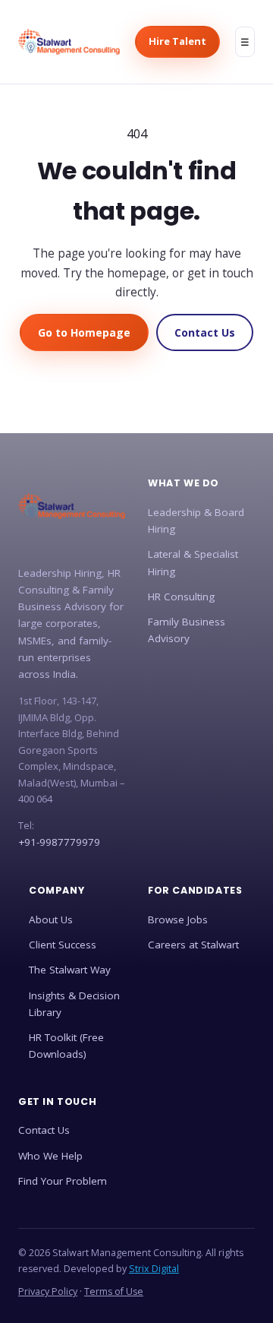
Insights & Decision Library (74, 1004)
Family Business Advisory (186, 630)
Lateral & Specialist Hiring (193, 562)
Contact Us (204, 332)
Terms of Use (113, 1291)
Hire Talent (177, 41)
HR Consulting (181, 596)
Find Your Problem (62, 1181)
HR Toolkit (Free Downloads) (66, 1045)
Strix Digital (154, 1268)
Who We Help (50, 1156)
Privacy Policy (47, 1291)
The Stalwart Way (70, 969)
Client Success (62, 944)
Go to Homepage (84, 332)
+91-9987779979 (59, 842)
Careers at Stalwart (193, 944)
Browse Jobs (178, 919)
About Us (51, 919)
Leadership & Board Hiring (196, 520)
